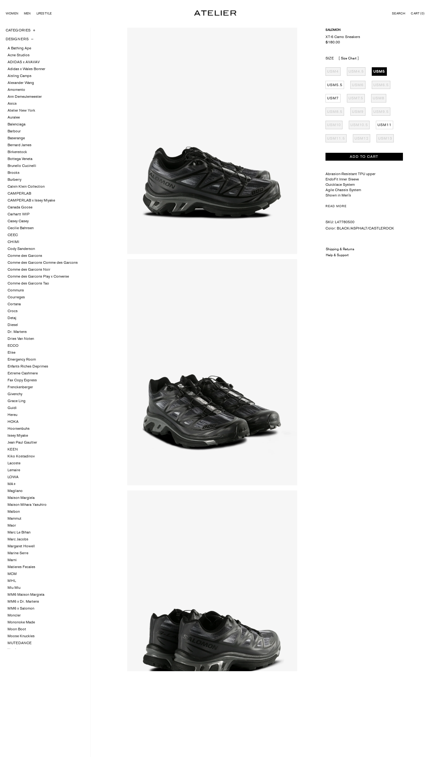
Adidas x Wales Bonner (26, 69)
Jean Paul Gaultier (22, 442)
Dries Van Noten (21, 338)
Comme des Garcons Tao (28, 283)
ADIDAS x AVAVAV (24, 62)
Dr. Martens (17, 331)
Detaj (12, 318)
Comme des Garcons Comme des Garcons (43, 262)
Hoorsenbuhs (19, 428)
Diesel (13, 325)
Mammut (14, 518)
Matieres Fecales (21, 567)
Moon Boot (17, 629)
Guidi (12, 408)
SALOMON (333, 29)
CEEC (13, 235)
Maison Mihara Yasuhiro (27, 504)
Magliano (15, 491)
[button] (398, 13)
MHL (12, 580)
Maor (12, 525)
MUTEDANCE (19, 643)
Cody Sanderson (21, 248)
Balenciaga (16, 124)
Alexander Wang (21, 82)
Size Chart (348, 58)
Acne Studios (19, 55)
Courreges (16, 297)
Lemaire (14, 470)
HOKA (13, 421)
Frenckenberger (20, 387)
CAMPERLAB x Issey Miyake (31, 200)
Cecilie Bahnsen (21, 228)
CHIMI (13, 242)
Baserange (16, 138)
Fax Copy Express (22, 380)
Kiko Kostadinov (21, 456)
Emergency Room (22, 359)
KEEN (13, 449)
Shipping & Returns (340, 249)
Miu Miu (14, 587)
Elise (11, 352)
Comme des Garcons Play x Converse (38, 276)
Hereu (12, 414)
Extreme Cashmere (23, 373)
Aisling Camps (19, 76)
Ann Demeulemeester (25, 96)
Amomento (16, 89)
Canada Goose (20, 207)
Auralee (14, 117)
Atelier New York (21, 110)
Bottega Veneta (20, 159)
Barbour (14, 131)
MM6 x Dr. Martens (23, 601)
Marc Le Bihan (19, 532)
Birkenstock (17, 152)
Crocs (13, 311)
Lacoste (14, 463)
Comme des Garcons (25, 255)
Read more (336, 206)
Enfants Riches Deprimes (28, 366)
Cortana (14, 304)
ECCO (13, 345)
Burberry (14, 179)
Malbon (14, 511)
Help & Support (337, 255)
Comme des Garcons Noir (29, 269)
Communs (16, 290)
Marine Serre (18, 553)
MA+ (12, 484)
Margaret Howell (21, 546)
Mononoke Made (21, 622)
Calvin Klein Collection (26, 186)
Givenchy (15, 394)
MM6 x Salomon (21, 608)
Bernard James (19, 145)
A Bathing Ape (19, 48)
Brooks (14, 172)
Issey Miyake (18, 435)
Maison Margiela (21, 497)
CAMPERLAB (19, 193)
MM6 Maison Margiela (26, 594)
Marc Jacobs (18, 539)
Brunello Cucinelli (22, 165)
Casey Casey (18, 221)
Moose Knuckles (21, 636)
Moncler (14, 615)
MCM (12, 574)
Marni (12, 560)
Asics (12, 103)
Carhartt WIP (19, 214)
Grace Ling (16, 401)
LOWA (13, 477)
